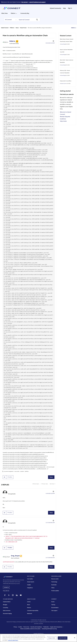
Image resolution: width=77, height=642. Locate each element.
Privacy (15, 627)
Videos (52, 588)
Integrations (30, 588)
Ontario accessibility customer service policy (30, 629)
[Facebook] (5, 595)
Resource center (55, 579)
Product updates (55, 590)
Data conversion (6, 610)
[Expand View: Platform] (16, 13)
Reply (51, 477)
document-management (9, 471)
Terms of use (26, 627)
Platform (12, 28)
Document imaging (7, 613)
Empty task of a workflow (65, 81)
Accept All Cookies (62, 638)
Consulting (5, 607)
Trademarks (46, 627)
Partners (29, 607)
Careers (29, 602)
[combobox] (28, 19)
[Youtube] (21, 595)
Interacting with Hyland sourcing (49, 629)
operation (22, 471)
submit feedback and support (37, 2)
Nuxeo (17, 28)
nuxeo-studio (16, 471)
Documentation (55, 607)
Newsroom (29, 613)
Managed (5, 604)
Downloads (53, 585)
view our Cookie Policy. (13, 640)
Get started (24, 2)
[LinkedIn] (17, 595)
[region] (38, 638)
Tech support (54, 610)
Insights (29, 585)
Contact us (6, 587)
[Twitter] (9, 595)
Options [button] (73, 28)
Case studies (30, 579)
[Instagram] (13, 595)
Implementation (6, 602)
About (28, 604)
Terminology (54, 582)
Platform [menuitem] (13, 13)
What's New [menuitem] (5, 13)
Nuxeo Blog (63, 44)
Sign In (70, 8)
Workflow (26, 471)
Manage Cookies (51, 638)
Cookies (20, 627)
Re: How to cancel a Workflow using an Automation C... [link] (40, 28)
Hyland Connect (4, 28)
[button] (4, 477)
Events (52, 602)
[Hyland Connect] (11, 8)
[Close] (74, 637)
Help (64, 8)
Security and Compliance (36, 627)
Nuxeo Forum (23, 28)
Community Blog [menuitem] (24, 13)
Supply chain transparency (56, 627)
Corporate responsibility (32, 610)
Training (53, 604)
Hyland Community (55, 8)
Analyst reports (30, 582)
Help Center (63, 121)
